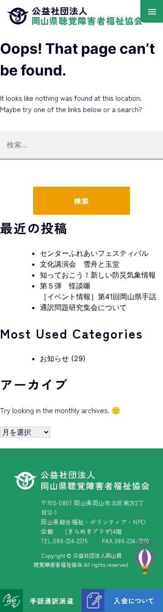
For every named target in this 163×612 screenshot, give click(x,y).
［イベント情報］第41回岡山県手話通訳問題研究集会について (98, 302)
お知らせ (54, 358)
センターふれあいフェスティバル (94, 253)
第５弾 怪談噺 (65, 285)
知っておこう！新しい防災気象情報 (98, 274)
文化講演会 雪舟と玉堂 (80, 263)
